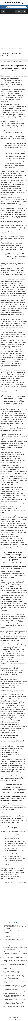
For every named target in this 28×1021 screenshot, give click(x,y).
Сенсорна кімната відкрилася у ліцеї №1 (15, 957)
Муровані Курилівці (14, 2)
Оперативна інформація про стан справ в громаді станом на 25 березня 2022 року (15, 985)
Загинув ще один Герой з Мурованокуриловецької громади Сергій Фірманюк (15, 926)
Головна (6, 48)
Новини (10, 48)
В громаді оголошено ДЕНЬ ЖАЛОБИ (14, 1006)
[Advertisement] (14, 32)
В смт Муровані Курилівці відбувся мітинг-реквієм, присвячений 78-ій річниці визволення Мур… (14, 977)
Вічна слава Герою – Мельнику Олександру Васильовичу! (12, 971)
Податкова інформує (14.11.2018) (10, 54)
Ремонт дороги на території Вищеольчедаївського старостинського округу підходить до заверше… (15, 953)
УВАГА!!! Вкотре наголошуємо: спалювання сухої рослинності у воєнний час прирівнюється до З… (15, 995)
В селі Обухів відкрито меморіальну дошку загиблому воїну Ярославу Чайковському (14, 940)
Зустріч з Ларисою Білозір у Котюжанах (15, 964)
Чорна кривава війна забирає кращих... (15, 999)
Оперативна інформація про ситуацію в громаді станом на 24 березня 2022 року (15, 990)
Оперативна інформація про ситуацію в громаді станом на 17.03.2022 (15, 1002)
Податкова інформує (17, 48)
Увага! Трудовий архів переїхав (13, 945)
